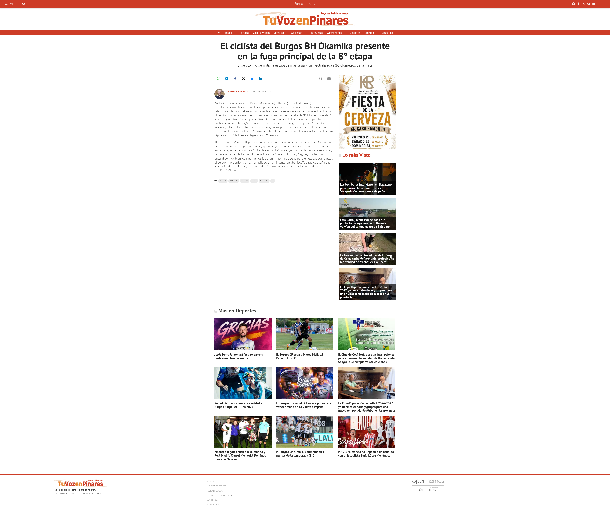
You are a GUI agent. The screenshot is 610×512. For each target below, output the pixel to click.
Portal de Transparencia (219, 495)
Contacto (212, 481)
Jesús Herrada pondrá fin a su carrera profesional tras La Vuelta (238, 356)
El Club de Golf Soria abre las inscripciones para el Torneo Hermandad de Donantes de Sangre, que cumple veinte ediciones (366, 358)
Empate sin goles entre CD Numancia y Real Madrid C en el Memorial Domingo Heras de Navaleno (240, 455)
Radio (229, 32)
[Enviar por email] (329, 78)
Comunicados (214, 504)
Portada (244, 32)
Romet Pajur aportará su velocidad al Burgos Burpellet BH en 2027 (238, 405)
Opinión (369, 32)
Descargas (387, 32)
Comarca (279, 32)
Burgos (223, 181)
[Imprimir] (320, 78)
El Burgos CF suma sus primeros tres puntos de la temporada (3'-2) (300, 453)
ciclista (244, 181)
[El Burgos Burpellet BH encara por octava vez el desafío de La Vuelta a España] (304, 383)
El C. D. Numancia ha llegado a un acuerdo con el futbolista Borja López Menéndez (366, 453)
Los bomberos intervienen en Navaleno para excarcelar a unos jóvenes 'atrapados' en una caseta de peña (366, 187)
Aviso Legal (213, 500)
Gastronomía (335, 32)
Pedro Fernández (238, 91)
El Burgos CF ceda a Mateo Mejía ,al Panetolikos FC (299, 356)
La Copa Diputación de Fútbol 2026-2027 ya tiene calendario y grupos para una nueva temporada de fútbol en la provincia (366, 292)
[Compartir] (569, 4)
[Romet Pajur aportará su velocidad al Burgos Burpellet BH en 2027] (243, 383)
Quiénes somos (215, 490)
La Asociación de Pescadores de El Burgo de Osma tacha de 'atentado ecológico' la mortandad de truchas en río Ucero (367, 258)
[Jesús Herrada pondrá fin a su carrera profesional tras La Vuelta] (243, 334)
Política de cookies (216, 486)
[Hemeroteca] (602, 4)
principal (234, 181)
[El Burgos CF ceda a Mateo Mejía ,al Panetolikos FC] (304, 334)
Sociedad (297, 32)
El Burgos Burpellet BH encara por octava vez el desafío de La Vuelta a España (303, 405)
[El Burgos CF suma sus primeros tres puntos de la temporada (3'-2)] (304, 432)
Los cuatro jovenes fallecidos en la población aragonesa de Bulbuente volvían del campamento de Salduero (365, 223)
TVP (219, 32)
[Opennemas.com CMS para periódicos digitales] (428, 485)
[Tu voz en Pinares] (305, 19)
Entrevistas (316, 32)
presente (264, 181)
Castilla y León (261, 32)
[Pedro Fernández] (219, 94)
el (273, 181)
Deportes (354, 32)
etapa (254, 181)
